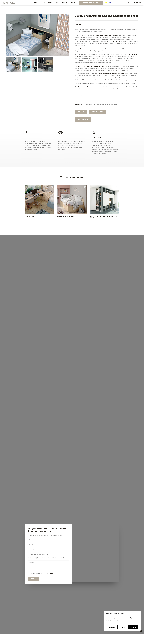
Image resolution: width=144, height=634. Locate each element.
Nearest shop (83, 119)
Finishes (81, 112)
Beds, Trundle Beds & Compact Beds (95, 104)
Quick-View (52, 187)
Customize (111, 627)
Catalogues (48, 3)
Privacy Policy (49, 573)
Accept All (133, 627)
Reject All (122, 627)
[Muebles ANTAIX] (9, 2)
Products (36, 3)
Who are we (64, 3)
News (56, 3)
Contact (74, 3)
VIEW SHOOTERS (97, 112)
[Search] (140, 2)
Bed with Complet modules (65, 216)
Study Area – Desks (112, 104)
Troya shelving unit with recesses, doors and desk (103, 216)
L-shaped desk (29, 216)
